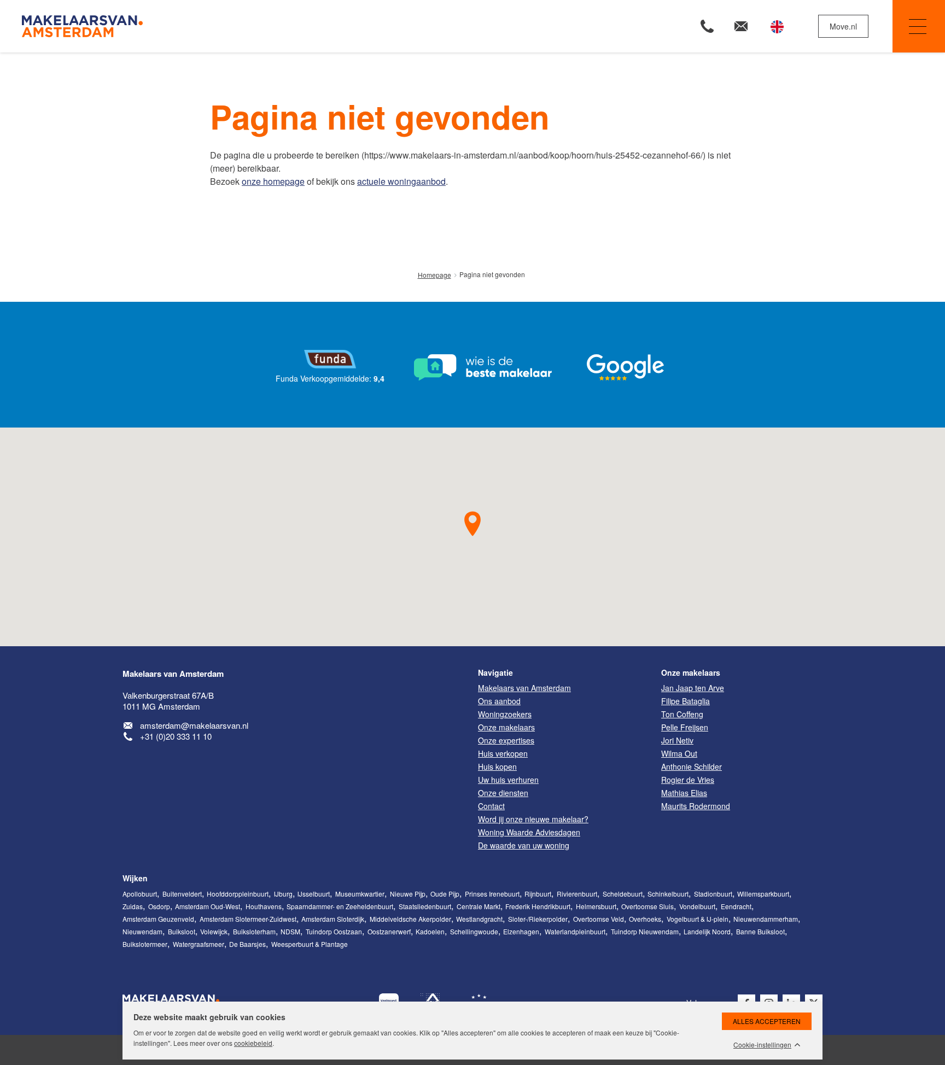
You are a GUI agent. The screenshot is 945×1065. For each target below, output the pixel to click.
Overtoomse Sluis (647, 906)
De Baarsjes (247, 944)
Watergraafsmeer (198, 944)
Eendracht (736, 906)
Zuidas (132, 906)
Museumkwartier (359, 893)
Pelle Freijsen (684, 727)
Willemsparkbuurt (763, 893)
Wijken (135, 878)
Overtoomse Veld (598, 918)
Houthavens (264, 906)
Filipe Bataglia (685, 700)
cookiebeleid (253, 1043)
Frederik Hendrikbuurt (537, 906)
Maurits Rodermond (695, 805)
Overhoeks (645, 918)
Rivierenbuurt (577, 893)
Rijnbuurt (537, 893)
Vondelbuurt (697, 906)
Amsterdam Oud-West (207, 906)
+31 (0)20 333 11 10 (176, 736)
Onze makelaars (690, 672)
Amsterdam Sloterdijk (332, 918)
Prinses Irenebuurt (492, 893)
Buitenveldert (182, 893)
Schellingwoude (474, 931)
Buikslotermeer (144, 944)
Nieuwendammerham (765, 918)
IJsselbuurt (314, 893)
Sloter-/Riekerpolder (538, 918)
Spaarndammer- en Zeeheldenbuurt (340, 906)
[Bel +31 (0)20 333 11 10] (707, 26)
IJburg (283, 893)
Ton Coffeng (682, 714)
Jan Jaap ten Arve (692, 687)
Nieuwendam (142, 931)
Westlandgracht (479, 918)
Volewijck (214, 931)
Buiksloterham (254, 931)
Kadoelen (430, 931)
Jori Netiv (677, 740)
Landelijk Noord (707, 931)
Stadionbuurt (713, 893)
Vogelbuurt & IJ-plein (697, 918)
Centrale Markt (478, 906)
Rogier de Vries (687, 779)
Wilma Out (679, 753)
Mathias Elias (684, 792)
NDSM (290, 931)
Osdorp (159, 906)
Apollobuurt (139, 893)
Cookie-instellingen (762, 1045)
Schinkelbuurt (668, 893)
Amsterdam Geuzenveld (158, 918)
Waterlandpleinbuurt (575, 931)
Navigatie (918, 26)
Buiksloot (181, 931)
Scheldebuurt (623, 893)
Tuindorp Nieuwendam (645, 931)
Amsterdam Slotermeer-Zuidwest (248, 918)
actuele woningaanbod (401, 181)
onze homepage (273, 181)
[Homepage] (246, 26)
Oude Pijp (444, 893)
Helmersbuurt (596, 906)
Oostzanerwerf (389, 931)
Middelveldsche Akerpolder (410, 918)
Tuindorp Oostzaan (334, 931)
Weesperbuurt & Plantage (309, 944)
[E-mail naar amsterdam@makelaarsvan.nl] (741, 26)
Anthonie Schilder (691, 766)
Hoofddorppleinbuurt (238, 893)
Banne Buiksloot (760, 931)
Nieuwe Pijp (407, 893)
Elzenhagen (521, 931)
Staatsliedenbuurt (425, 906)
